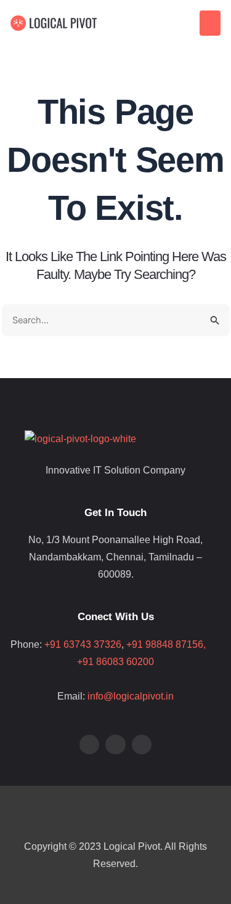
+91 (86, 661)
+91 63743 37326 (82, 644)
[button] (210, 23)
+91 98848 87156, (173, 644)
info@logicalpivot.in (130, 696)
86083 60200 (125, 661)
